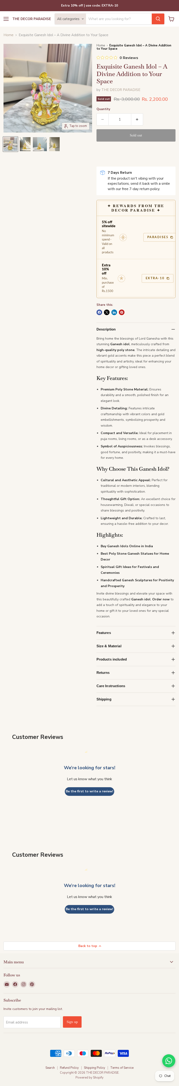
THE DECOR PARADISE (120, 89)
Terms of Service (122, 1068)
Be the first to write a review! (89, 791)
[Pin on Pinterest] (121, 312)
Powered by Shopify (89, 1078)
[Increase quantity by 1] (137, 119)
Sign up (72, 1022)
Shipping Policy (94, 1068)
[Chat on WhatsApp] (168, 1060)
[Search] (158, 19)
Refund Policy (69, 1068)
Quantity (103, 109)
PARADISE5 (158, 237)
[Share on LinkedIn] (114, 312)
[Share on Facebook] (99, 312)
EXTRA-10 (155, 278)
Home (8, 35)
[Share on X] (107, 312)
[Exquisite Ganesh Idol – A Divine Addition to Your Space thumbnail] (10, 144)
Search (50, 1068)
